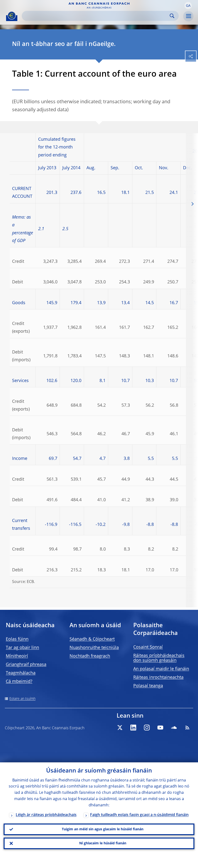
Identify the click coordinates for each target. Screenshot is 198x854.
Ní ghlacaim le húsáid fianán (102, 843)
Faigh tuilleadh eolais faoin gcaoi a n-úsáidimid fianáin (139, 815)
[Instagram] (147, 727)
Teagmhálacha (20, 673)
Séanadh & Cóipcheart (92, 639)
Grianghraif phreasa (26, 665)
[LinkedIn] (133, 727)
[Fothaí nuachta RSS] (187, 727)
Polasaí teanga (148, 686)
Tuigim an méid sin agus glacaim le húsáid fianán (102, 829)
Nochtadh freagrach (90, 656)
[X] (120, 727)
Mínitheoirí (17, 656)
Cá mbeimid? (19, 681)
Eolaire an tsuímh (22, 698)
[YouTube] (160, 727)
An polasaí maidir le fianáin (161, 669)
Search (172, 16)
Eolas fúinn (17, 639)
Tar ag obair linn (22, 648)
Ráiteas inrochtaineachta (158, 677)
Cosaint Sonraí (148, 647)
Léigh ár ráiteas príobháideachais (46, 815)
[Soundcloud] (174, 727)
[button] (188, 5)
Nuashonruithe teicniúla (94, 648)
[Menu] (188, 16)
